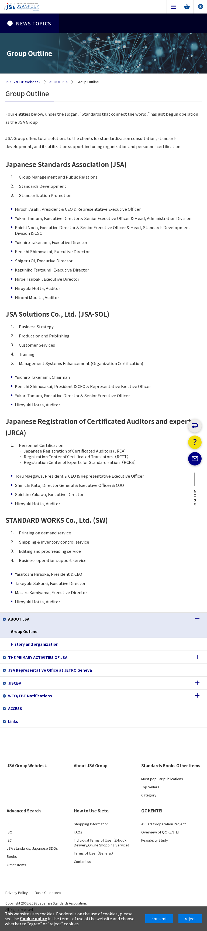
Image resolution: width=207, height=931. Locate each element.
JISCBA (14, 683)
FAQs (78, 832)
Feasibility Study (154, 840)
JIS (9, 824)
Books (12, 856)
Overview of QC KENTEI (160, 832)
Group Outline (24, 631)
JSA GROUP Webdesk (22, 82)
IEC (9, 840)
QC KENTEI (152, 810)
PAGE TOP (195, 500)
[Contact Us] (195, 459)
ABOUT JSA (58, 82)
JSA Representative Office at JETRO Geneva (50, 670)
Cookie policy (33, 918)
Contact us (82, 861)
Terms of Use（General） (94, 853)
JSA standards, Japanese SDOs (32, 848)
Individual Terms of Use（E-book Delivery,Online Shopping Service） (102, 843)
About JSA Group (91, 765)
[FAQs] (195, 442)
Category (148, 795)
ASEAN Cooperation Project (163, 824)
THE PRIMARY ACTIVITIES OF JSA (37, 657)
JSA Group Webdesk (27, 765)
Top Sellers (150, 787)
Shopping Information (91, 824)
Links (13, 721)
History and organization (34, 644)
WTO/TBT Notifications (30, 695)
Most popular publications (162, 778)
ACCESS (15, 708)
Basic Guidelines (48, 892)
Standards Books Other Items (170, 765)
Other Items (16, 864)
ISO (9, 832)
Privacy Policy (16, 892)
